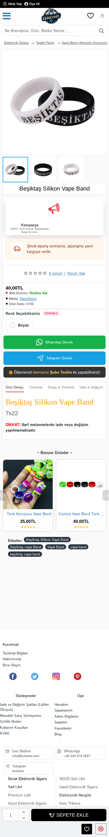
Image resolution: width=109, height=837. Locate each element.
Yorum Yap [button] (76, 273)
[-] (24, 818)
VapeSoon (28, 298)
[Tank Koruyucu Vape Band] (28, 484)
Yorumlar (36, 387)
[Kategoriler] (6, 16)
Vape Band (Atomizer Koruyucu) (85, 42)
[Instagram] (56, 676)
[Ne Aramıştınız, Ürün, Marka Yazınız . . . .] (101, 30)
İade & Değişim (91, 387)
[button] (5, 168)
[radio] (19, 325)
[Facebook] (13, 676)
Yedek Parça (45, 42)
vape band (78, 546)
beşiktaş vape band (25, 554)
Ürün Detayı (15, 387)
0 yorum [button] (56, 273)
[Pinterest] (77, 676)
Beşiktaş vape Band (25, 546)
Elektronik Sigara (16, 42)
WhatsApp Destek (59, 342)
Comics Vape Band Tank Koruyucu (82, 513)
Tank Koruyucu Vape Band (29, 513)
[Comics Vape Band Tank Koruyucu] (81, 484)
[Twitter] (34, 676)
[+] (24, 812)
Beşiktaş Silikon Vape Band (47, 539)
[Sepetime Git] (102, 16)
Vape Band (55, 546)
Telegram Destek (59, 358)
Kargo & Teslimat (61, 387)
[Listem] (90, 16)
